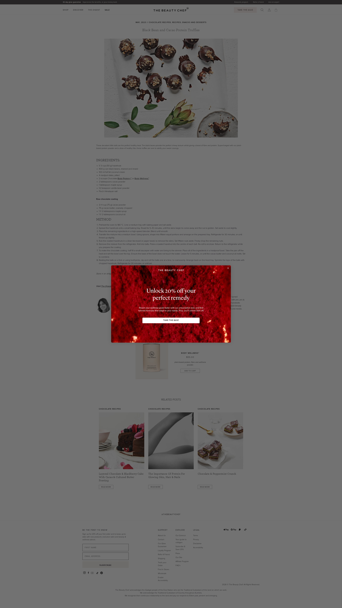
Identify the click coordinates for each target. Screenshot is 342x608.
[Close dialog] (228, 268)
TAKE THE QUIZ (171, 320)
